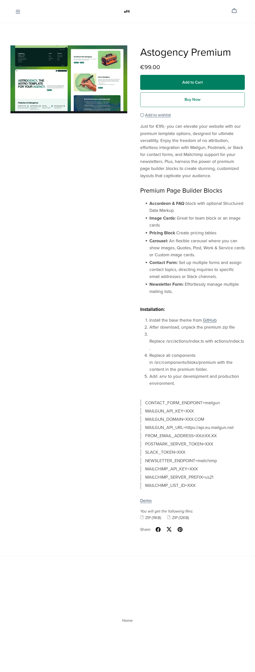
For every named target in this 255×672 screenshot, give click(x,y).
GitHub (210, 320)
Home (127, 620)
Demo (146, 500)
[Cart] (236, 10)
